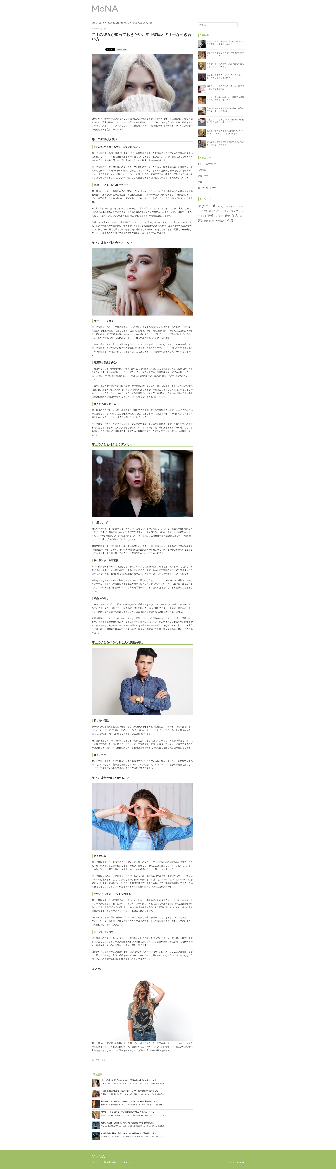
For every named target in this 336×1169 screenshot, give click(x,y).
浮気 (200, 220)
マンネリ (236, 211)
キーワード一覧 (99, 1162)
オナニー (205, 206)
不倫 (210, 215)
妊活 (240, 216)
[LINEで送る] (121, 49)
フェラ (227, 211)
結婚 (206, 221)
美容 (200, 182)
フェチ (221, 211)
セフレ (224, 206)
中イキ (216, 216)
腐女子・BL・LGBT (207, 188)
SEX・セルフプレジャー (209, 164)
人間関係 (202, 170)
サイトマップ (125, 1162)
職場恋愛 (211, 221)
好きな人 (231, 215)
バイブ (204, 211)
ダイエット (233, 207)
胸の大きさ (221, 220)
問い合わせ (113, 1162)
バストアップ (213, 211)
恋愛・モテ (101, 1060)
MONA (98, 9)
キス (217, 206)
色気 (230, 220)
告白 (221, 216)
